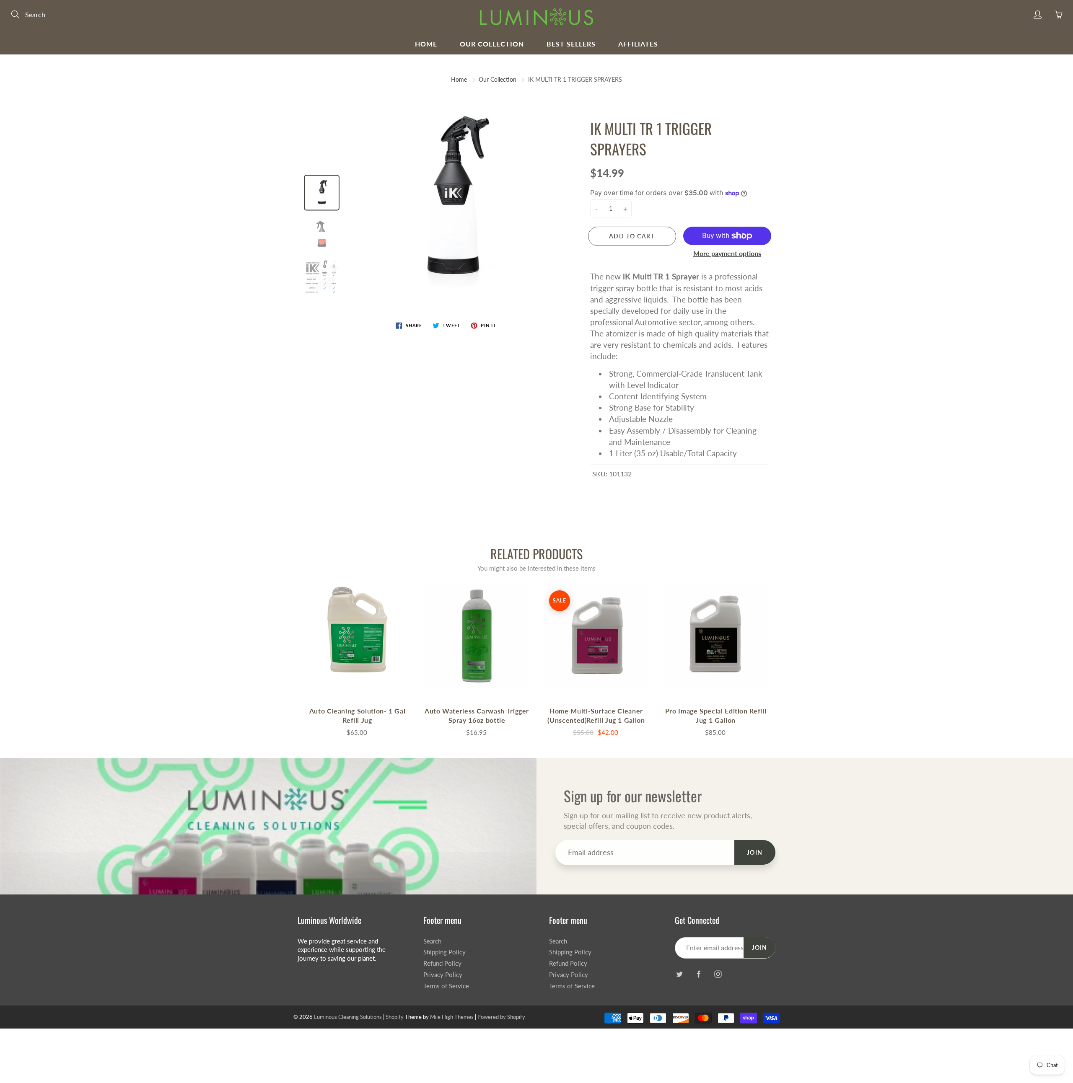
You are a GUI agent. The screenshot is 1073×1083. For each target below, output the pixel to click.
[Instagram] (717, 974)
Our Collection (492, 44)
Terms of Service (446, 986)
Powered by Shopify (501, 1016)
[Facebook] (698, 974)
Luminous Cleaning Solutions (348, 1016)
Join (755, 852)
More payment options (727, 253)
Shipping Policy (444, 952)
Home (426, 44)
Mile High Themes (452, 1016)
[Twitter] (679, 974)
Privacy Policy (442, 974)
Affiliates (638, 44)
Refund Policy (442, 963)
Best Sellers (571, 44)
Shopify (395, 1016)
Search (432, 941)
